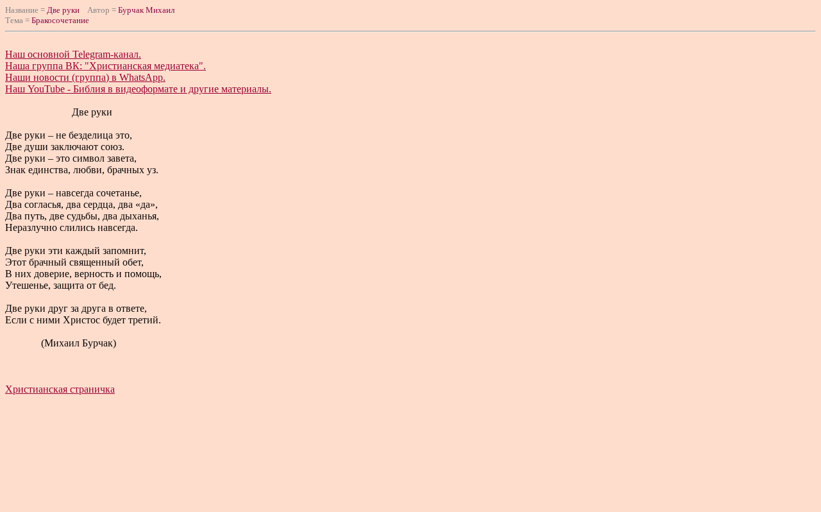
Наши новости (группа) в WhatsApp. (85, 77)
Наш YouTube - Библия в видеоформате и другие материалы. (138, 88)
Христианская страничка (60, 389)
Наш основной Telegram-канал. (73, 54)
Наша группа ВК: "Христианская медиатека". (105, 65)
